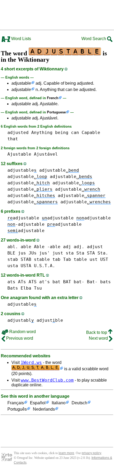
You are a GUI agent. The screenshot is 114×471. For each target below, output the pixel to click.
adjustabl (20, 320)
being (61, 132)
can (75, 132)
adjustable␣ (59, 170)
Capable (91, 132)
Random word (22, 331)
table (80, 259)
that (12, 138)
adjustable (21, 83)
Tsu (38, 288)
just (57, 253)
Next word (99, 338)
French (52, 98)
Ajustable (19, 154)
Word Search (94, 38)
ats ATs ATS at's (28, 281)
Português (17, 409)
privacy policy (91, 453)
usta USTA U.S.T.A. (31, 265)
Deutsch (79, 403)
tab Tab (61, 259)
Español (38, 403)
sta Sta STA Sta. (87, 253)
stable (42, 259)
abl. (12, 246)
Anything (41, 132)
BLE (11, 253)
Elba (26, 288)
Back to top (97, 332)
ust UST (99, 259)
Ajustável (46, 154)
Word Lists (20, 38)
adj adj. (73, 246)
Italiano (58, 403)
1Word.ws (31, 362)
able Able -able (40, 246)
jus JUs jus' (34, 253)
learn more (66, 453)
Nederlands (44, 409)
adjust (95, 246)
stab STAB (19, 259)
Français (15, 403)
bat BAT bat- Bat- (75, 281)
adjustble (50, 320)
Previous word (19, 338)
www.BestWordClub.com (47, 380)
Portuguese (56, 112)
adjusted (18, 132)
